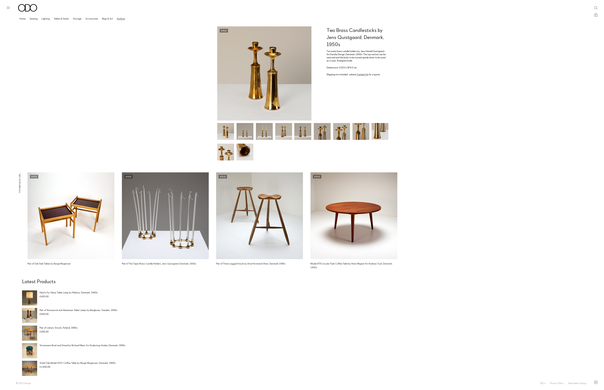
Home (23, 18)
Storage (77, 18)
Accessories (91, 18)
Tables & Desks (61, 18)
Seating (34, 18)
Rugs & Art (107, 18)
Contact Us (362, 74)
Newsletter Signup (577, 383)
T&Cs (542, 383)
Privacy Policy (557, 383)
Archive (121, 18)
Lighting (46, 18)
